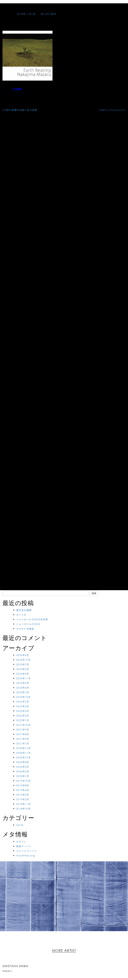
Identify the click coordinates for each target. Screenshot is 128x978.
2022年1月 (22, 720)
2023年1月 (22, 692)
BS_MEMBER (48, 13)
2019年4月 (22, 790)
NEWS (20, 825)
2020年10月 (23, 757)
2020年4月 (22, 771)
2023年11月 (23, 678)
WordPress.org (25, 855)
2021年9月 (22, 729)
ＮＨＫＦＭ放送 (25, 628)
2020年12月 (23, 748)
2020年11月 (23, 752)
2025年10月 (23, 659)
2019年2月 (22, 799)
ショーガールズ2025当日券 (32, 619)
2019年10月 (23, 780)
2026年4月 (22, 655)
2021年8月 (22, 734)
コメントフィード (26, 850)
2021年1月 (22, 743)
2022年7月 (22, 701)
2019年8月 (22, 785)
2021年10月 (23, 724)
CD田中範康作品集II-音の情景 (19, 109)
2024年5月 (22, 673)
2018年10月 (23, 808)
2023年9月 (22, 683)
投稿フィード (24, 846)
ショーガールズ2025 (28, 624)
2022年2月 (22, 715)
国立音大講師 (24, 610)
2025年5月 (22, 669)
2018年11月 (23, 804)
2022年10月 (23, 697)
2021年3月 (22, 738)
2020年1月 (22, 776)
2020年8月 (22, 762)
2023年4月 (22, 687)
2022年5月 (22, 710)
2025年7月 (22, 664)
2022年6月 (22, 706)
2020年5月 (22, 766)
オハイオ (21, 614)
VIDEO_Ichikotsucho (112, 109)
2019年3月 (22, 794)
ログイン (21, 841)
